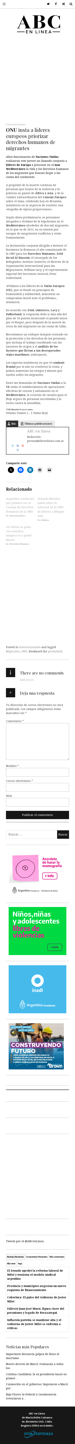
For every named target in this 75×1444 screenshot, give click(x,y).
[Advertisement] (37, 79)
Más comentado (56, 1257)
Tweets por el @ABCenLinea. (25, 1241)
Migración (13, 651)
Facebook (54, 4)
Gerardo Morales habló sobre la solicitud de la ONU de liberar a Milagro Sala (51, 507)
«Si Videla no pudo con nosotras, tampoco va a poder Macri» (19, 533)
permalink (55, 651)
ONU (24, 651)
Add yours (27, 679)
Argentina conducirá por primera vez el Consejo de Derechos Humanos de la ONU (20, 505)
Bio (13, 423)
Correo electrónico (19, 780)
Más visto (11, 1263)
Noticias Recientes (15, 1257)
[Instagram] (16, 450)
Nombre (12, 765)
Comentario (15, 721)
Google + (62, 4)
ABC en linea (38, 431)
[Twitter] (11, 445)
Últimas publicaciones (38, 423)
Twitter (47, 4)
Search (69, 4)
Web (9, 795)
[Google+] (21, 445)
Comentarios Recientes (36, 1257)
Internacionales (16, 124)
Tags (20, 1263)
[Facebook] (16, 445)
